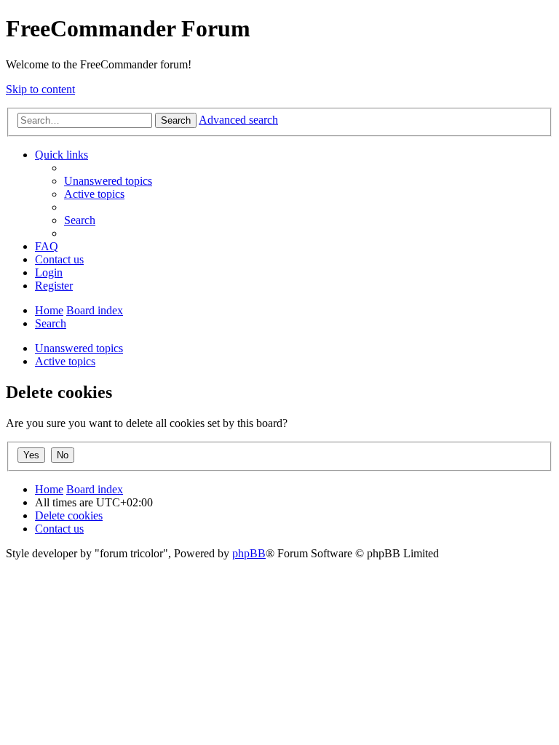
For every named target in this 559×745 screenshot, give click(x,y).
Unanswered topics (79, 348)
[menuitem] (108, 181)
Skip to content (40, 89)
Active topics (65, 361)
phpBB (249, 553)
